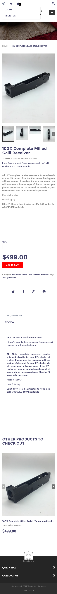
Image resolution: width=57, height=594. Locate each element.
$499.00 (15, 257)
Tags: (52, 274)
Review (9, 322)
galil (9, 278)
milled (13, 278)
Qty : (4, 242)
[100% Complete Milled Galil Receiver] (28, 88)
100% (4, 278)
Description (13, 315)
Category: (6, 274)
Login (8, 9)
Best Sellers (16, 275)
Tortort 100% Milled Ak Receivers (35, 275)
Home (4, 46)
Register (10, 15)
